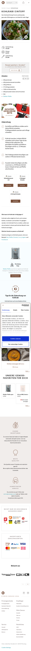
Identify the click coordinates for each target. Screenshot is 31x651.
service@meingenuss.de (10, 494)
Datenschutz (19, 632)
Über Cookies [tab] (25, 310)
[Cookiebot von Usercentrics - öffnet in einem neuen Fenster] (22, 305)
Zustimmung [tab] (5, 310)
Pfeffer (11, 237)
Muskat (15, 237)
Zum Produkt (15, 276)
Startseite (4, 8)
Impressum (18, 629)
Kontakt (18, 613)
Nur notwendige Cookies (15, 344)
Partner (18, 617)
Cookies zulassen (15, 338)
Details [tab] (15, 310)
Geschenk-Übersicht (6, 606)
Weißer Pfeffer (7, 96)
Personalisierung (5, 608)
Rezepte (8, 8)
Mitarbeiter (18, 603)
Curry (19, 237)
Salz (7, 237)
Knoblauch (5, 239)
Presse (17, 620)
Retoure (3, 632)
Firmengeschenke (5, 603)
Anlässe (3, 610)
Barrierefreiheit (19, 636)
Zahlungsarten (5, 629)
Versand (3, 627)
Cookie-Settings (6, 647)
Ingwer (24, 237)
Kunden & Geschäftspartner (22, 606)
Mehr (27, 371)
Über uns (18, 615)
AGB (17, 627)
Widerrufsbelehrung (20, 634)
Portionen (25, 76)
